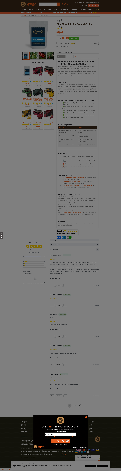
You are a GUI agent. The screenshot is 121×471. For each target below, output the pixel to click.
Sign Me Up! (60, 441)
